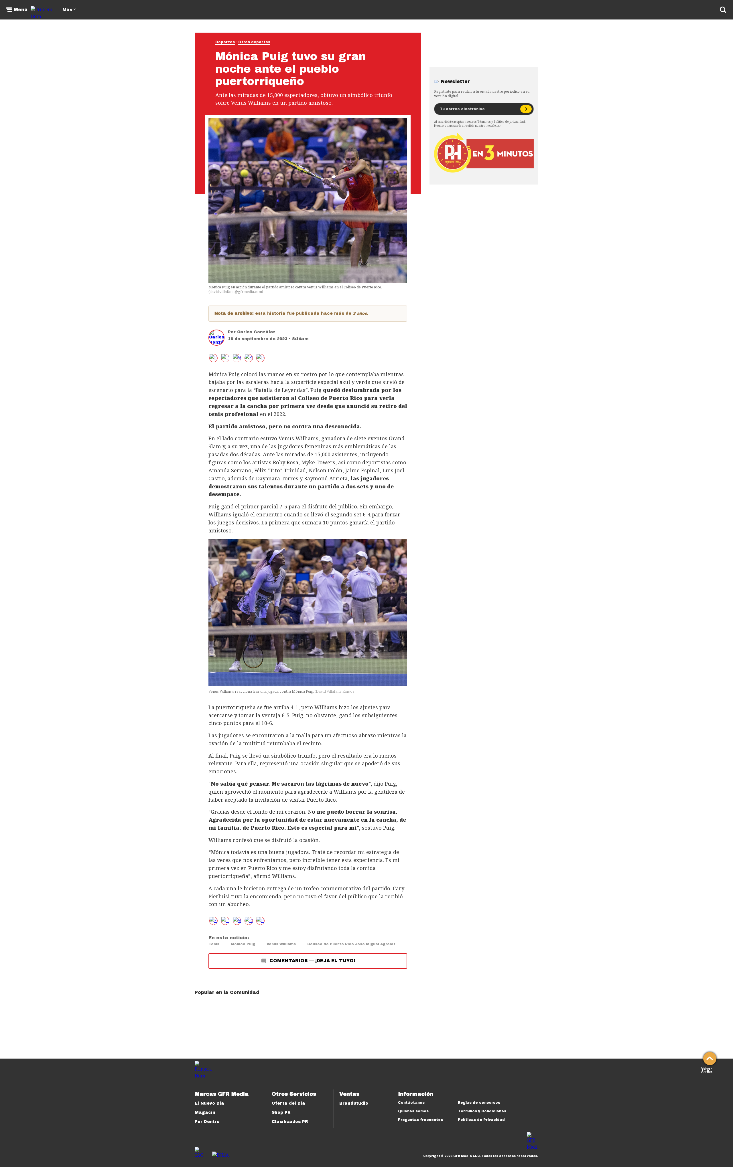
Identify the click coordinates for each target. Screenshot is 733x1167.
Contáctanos (411, 1103)
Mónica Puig (243, 944)
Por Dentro (207, 1122)
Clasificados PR (290, 1122)
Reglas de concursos (479, 1103)
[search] (723, 10)
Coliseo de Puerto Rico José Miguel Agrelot (351, 944)
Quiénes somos (413, 1111)
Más (67, 10)
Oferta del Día (288, 1103)
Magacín (205, 1112)
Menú (20, 9)
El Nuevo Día (209, 1103)
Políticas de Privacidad (481, 1120)
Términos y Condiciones (482, 1111)
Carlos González (256, 332)
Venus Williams (281, 944)
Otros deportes (254, 42)
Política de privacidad (509, 122)
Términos (483, 122)
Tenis (213, 944)
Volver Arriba (706, 1069)
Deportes (225, 42)
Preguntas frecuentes (420, 1120)
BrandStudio (353, 1103)
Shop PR (281, 1112)
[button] (225, 358)
